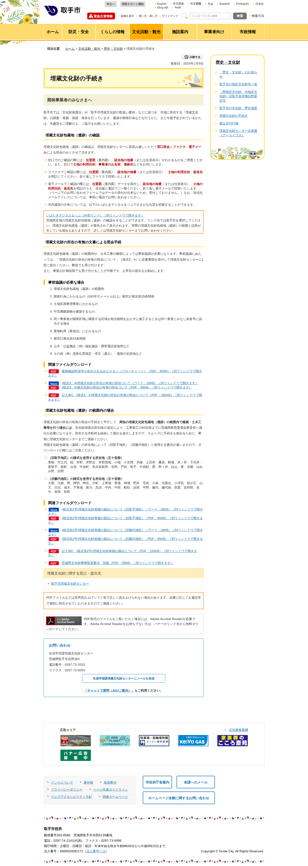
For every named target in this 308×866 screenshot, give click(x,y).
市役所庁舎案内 (157, 782)
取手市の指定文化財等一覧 (238, 84)
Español (225, 3)
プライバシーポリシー (67, 789)
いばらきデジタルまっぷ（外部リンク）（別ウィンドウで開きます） (95, 215)
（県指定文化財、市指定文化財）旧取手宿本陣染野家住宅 (238, 96)
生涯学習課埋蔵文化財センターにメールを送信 (123, 678)
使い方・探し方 (148, 16)
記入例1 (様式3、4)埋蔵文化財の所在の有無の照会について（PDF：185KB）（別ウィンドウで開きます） (125, 397)
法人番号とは (95, 851)
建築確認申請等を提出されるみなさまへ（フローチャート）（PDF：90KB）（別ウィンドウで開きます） (125, 373)
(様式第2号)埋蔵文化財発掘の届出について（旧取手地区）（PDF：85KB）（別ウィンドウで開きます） (125, 520)
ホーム (70, 48)
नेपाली (178, 7)
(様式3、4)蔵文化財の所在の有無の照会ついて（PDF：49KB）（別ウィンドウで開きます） (127, 387)
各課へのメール (196, 782)
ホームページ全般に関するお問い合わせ (178, 798)
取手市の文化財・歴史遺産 (238, 108)
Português (242, 3)
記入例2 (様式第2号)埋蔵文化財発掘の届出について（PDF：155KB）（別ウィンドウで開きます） (122, 553)
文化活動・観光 (89, 48)
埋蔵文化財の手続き (233, 115)
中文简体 (178, 3)
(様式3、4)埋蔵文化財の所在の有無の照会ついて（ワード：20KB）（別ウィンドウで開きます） (130, 383)
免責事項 (110, 782)
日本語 (259, 3)
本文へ (111, 4)
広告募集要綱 (238, 730)
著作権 (88, 782)
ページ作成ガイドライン (110, 789)
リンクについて (62, 782)
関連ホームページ (115, 796)
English (161, 3)
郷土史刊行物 (228, 123)
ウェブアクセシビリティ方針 (71, 796)
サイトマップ (170, 16)
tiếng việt (162, 7)
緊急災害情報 (103, 16)
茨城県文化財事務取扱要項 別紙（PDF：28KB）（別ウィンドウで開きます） (118, 563)
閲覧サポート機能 (133, 4)
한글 (210, 3)
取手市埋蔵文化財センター (70, 583)
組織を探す (127, 16)
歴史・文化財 (113, 48)
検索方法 (258, 16)
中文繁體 (195, 3)
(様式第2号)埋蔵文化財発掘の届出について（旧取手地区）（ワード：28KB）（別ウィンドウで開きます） (125, 511)
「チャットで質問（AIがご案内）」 (109, 690)
